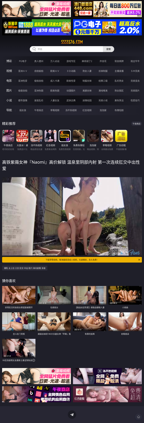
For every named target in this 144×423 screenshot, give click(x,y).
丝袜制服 (103, 71)
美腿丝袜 (87, 90)
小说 (9, 100)
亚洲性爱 (22, 80)
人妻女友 (54, 100)
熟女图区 (119, 90)
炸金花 (103, 61)
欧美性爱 (71, 80)
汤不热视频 (71, 110)
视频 (9, 71)
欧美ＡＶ (54, 71)
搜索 (108, 49)
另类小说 (103, 100)
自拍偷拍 (38, 71)
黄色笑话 (119, 100)
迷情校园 (87, 100)
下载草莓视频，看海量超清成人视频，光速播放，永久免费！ (72, 259)
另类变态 (135, 80)
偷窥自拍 (22, 90)
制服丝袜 (87, 80)
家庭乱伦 (38, 100)
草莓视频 (54, 110)
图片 (9, 90)
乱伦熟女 (119, 80)
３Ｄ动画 (71, 71)
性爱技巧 (135, 100)
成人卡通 (54, 80)
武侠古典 (71, 100)
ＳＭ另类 (135, 71)
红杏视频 (87, 110)
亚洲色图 (38, 90)
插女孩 (22, 110)
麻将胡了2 (87, 61)
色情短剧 (119, 110)
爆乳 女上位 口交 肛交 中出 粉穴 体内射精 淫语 (24, 268)
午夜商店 (38, 110)
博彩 (9, 61)
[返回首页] (138, 416)
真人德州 (38, 61)
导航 (9, 110)
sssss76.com (72, 42)
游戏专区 (71, 61)
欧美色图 (54, 90)
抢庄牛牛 (135, 61)
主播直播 (119, 71)
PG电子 (23, 61)
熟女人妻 (87, 71)
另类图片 (135, 90)
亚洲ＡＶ (22, 71)
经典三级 (103, 80)
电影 (9, 81)
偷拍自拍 (38, 80)
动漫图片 (71, 90)
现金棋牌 (119, 61)
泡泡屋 (103, 110)
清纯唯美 (103, 90)
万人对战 (54, 61)
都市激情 (22, 100)
